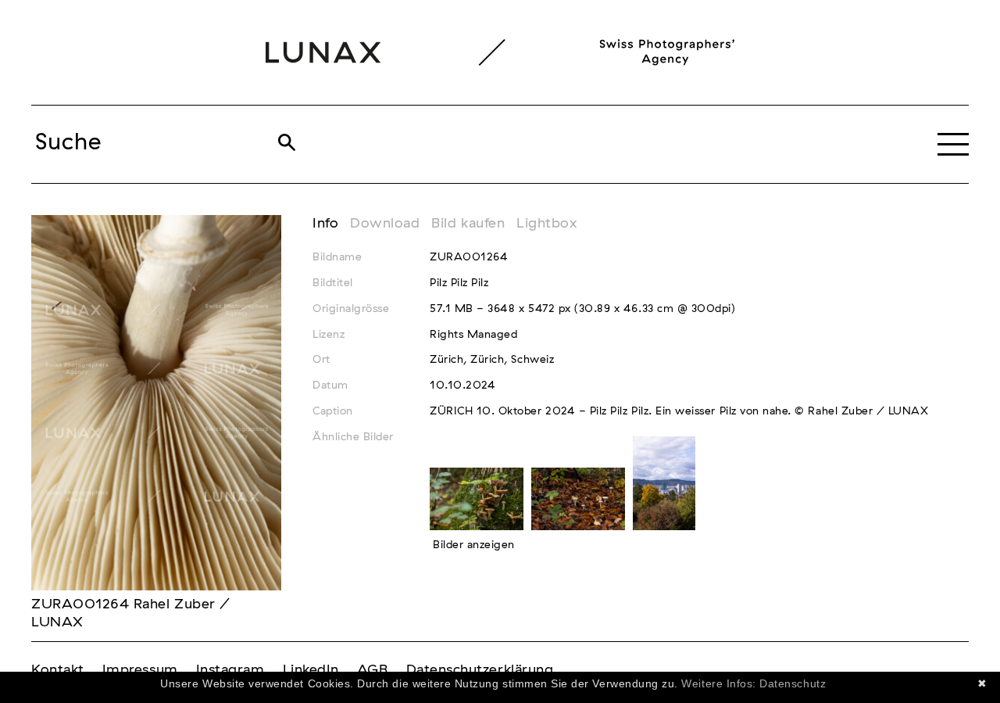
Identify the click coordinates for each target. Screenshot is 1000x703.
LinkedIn (311, 670)
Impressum (140, 670)
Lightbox (546, 224)
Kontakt (57, 670)
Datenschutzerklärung (480, 670)
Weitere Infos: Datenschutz (753, 683)
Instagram (230, 670)
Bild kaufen (468, 224)
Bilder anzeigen (474, 545)
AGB (372, 670)
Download (385, 224)
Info (325, 224)
